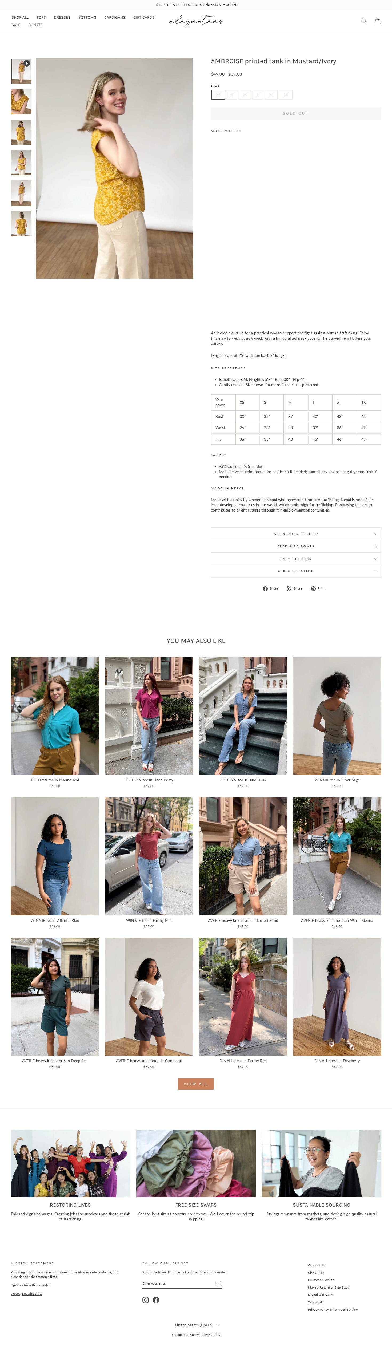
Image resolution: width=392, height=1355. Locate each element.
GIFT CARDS (144, 17)
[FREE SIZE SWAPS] (196, 1163)
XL (271, 95)
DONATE (35, 24)
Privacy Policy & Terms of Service (333, 1309)
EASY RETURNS (296, 558)
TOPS (41, 17)
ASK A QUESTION (296, 571)
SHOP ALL (20, 17)
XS (218, 95)
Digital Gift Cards (321, 1295)
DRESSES (62, 17)
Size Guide (316, 1273)
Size (215, 85)
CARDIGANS (114, 17)
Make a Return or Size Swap (329, 1287)
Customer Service (321, 1280)
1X (285, 95)
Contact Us (316, 1265)
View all (196, 1084)
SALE (15, 24)
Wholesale (315, 1302)
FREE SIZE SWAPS (296, 546)
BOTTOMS (87, 17)
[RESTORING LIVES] (70, 1163)
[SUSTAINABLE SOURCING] (321, 1163)
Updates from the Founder (30, 1285)
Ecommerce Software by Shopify (196, 1335)
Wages (15, 1293)
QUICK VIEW (55, 769)
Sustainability (32, 1293)
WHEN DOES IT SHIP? (296, 533)
